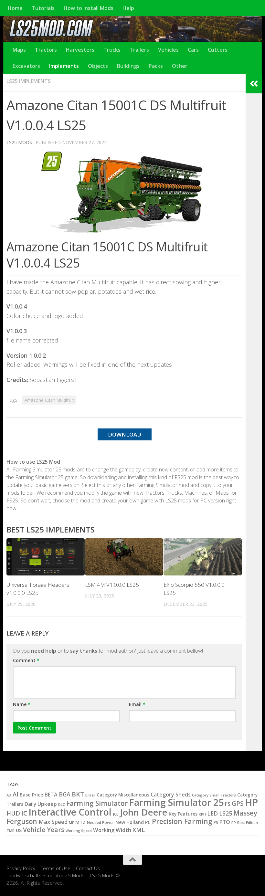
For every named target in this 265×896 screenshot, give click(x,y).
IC (24, 813)
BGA (64, 794)
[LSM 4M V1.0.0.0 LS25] (124, 556)
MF (71, 822)
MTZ (80, 822)
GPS (238, 803)
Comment (26, 660)
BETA (51, 794)
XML (138, 830)
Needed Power (100, 822)
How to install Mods (88, 8)
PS (216, 822)
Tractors (46, 49)
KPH (202, 814)
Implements (64, 65)
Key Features (183, 814)
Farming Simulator (97, 803)
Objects (98, 65)
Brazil (90, 795)
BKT (78, 794)
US (19, 830)
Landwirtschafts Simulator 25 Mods (45, 875)
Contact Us (88, 868)
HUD (13, 813)
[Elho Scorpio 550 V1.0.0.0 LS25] (203, 556)
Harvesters (80, 49)
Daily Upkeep (41, 803)
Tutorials (43, 8)
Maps (19, 49)
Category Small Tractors (214, 795)
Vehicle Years (43, 829)
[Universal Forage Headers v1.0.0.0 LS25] (45, 556)
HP (251, 802)
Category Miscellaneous (123, 795)
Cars (193, 49)
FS (227, 803)
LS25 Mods (102, 875)
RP (233, 822)
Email (137, 704)
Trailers (139, 49)
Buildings (128, 65)
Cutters (218, 49)
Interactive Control (69, 812)
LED (212, 813)
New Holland (129, 822)
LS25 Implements (28, 81)
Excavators (26, 65)
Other (179, 65)
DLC (61, 804)
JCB (116, 814)
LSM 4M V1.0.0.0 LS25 (112, 584)
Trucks (112, 49)
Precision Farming (182, 821)
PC (148, 822)
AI (15, 794)
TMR (10, 830)
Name (21, 704)
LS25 (225, 813)
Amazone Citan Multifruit (49, 400)
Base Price (31, 795)
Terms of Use (55, 868)
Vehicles (168, 49)
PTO (224, 822)
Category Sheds (171, 794)
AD (8, 795)
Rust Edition (247, 822)
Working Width (112, 830)
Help (128, 8)
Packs (156, 65)
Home (15, 8)
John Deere (143, 812)
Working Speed (79, 830)
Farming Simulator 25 (176, 802)
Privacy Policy (20, 868)
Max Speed (53, 822)
